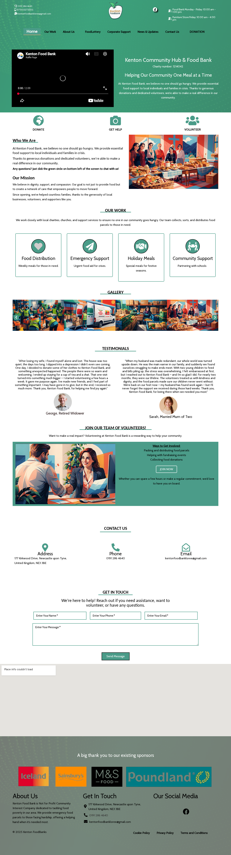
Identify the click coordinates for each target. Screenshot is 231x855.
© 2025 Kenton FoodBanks (30, 832)
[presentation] (16, 317)
